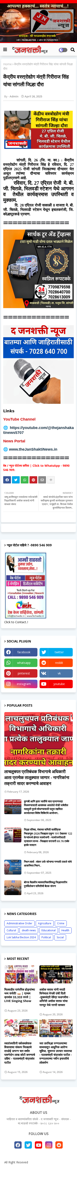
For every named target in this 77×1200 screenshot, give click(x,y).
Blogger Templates (35, 1183)
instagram (24, 684)
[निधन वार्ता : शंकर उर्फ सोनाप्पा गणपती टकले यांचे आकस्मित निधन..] (12, 867)
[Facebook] (7, 479)
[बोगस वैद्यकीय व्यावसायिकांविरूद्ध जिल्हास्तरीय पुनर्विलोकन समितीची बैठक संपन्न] (12, 887)
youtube (59, 684)
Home (7, 64)
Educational (48, 930)
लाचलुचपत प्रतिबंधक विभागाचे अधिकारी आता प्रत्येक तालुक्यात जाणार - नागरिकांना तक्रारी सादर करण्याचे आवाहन (36, 777)
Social (60, 937)
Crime (60, 923)
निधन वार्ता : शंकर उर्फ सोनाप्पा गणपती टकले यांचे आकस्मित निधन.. (48, 863)
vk (59, 673)
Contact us (52, 1169)
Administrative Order (19, 923)
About (35, 1169)
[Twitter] (16, 479)
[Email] (42, 479)
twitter (59, 652)
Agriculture (44, 923)
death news (29, 930)
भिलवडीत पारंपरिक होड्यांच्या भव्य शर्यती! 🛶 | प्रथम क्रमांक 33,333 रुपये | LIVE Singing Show (19, 995)
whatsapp (24, 663)
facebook (23, 652)
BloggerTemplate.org (38, 1190)
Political (46, 937)
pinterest (24, 673)
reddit (59, 663)
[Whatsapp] (24, 479)
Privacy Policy (38, 1176)
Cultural (11, 930)
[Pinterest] (33, 479)
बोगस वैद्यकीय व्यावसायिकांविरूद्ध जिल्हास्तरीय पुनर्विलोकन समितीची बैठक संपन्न (45, 884)
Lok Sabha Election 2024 (21, 937)
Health (65, 930)
